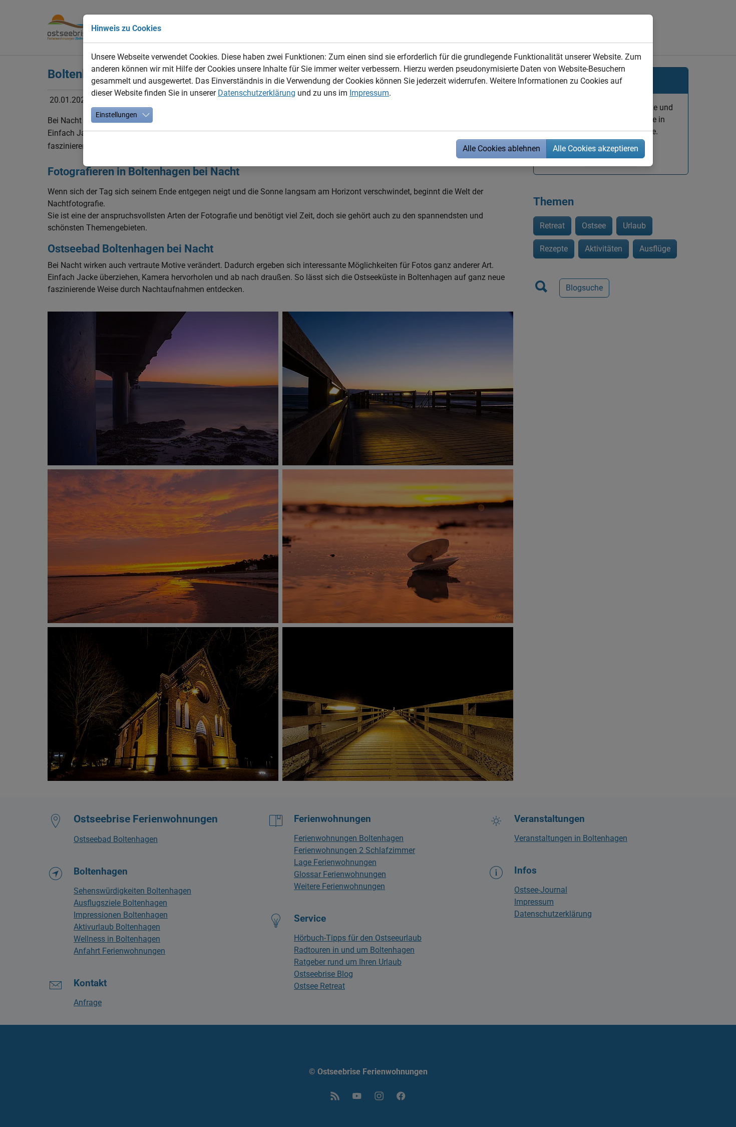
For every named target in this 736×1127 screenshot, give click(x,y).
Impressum (369, 93)
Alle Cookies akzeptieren (595, 148)
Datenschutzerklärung (256, 93)
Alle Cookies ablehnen (501, 148)
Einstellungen (116, 115)
